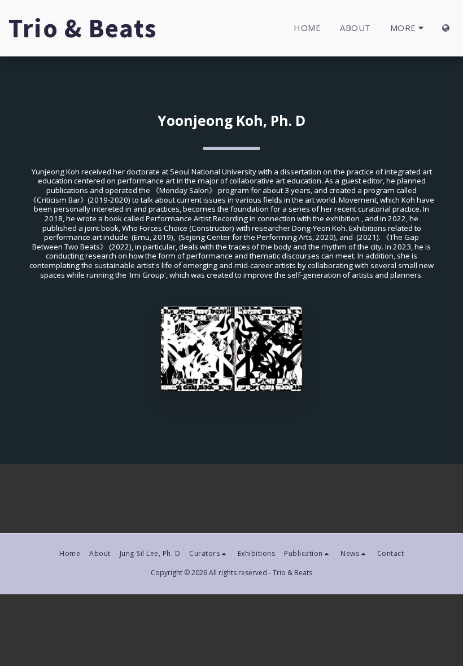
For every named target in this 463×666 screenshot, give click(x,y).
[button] (209, 553)
